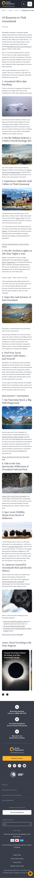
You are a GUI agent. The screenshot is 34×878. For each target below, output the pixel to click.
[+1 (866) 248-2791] (23, 4)
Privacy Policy (17, 862)
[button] (30, 873)
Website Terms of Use (17, 866)
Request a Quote (17, 758)
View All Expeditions (17, 812)
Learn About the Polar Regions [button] (12, 795)
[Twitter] (19, 765)
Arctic (16, 10)
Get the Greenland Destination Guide (14, 626)
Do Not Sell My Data (17, 859)
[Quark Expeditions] (8, 4)
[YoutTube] (24, 765)
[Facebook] (9, 765)
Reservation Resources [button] (9, 790)
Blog (10, 10)
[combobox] (17, 824)
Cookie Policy (17, 855)
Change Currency (8, 820)
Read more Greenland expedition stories (15, 621)
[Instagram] (14, 765)
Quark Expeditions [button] (8, 800)
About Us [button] (5, 785)
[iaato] (13, 777)
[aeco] (21, 775)
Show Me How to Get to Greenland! (12, 634)
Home (4, 10)
